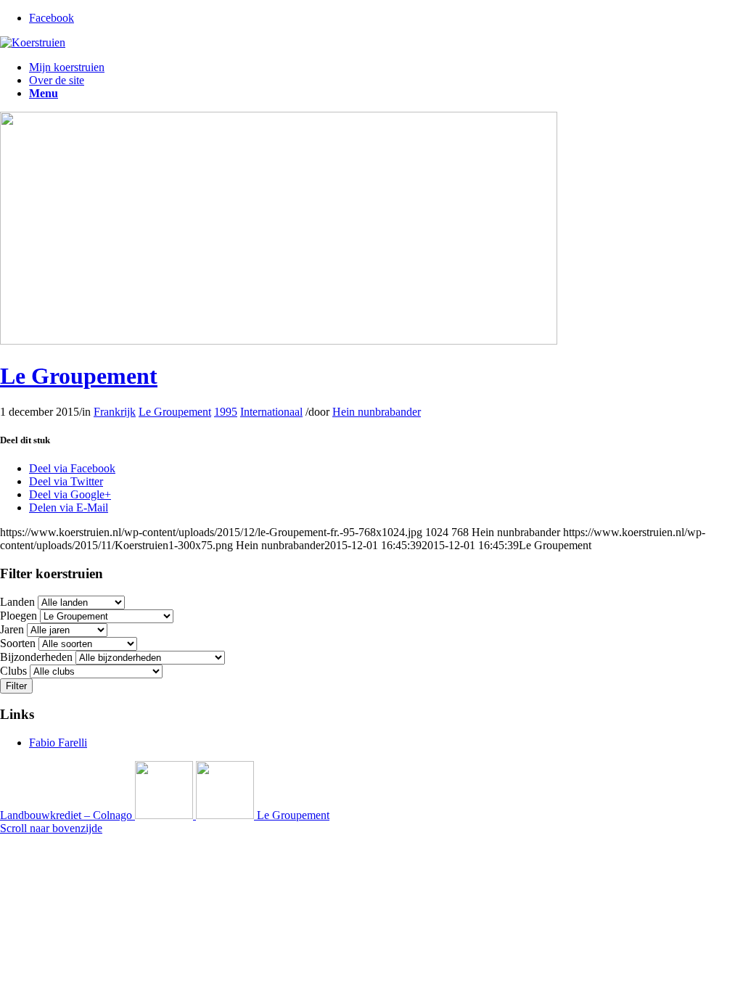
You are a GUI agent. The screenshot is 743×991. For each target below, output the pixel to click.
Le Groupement (78, 376)
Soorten (18, 643)
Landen (17, 602)
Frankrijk (115, 412)
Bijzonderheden (36, 657)
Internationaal (271, 412)
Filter (16, 685)
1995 (225, 412)
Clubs (13, 671)
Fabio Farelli (58, 742)
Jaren (12, 629)
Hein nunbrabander (376, 412)
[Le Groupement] (278, 340)
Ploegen (18, 615)
